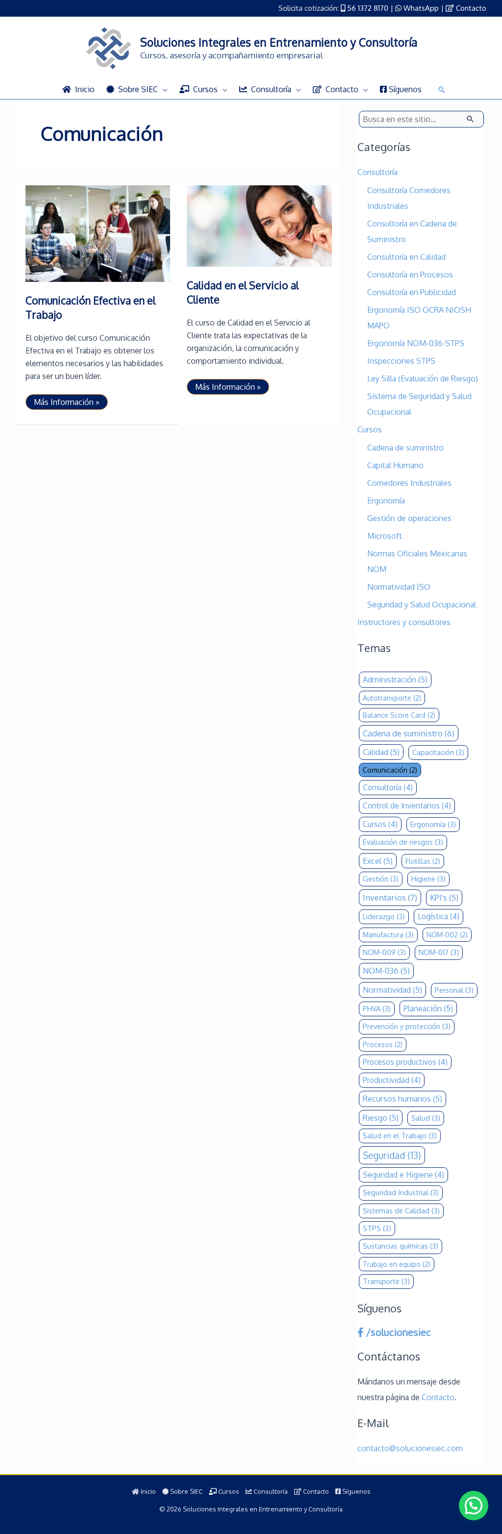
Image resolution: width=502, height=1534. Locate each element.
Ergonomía (386, 500)
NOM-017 (439, 952)
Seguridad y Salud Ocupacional (421, 604)
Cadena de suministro (405, 448)
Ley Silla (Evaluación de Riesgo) (422, 378)
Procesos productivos (405, 1062)
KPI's (444, 897)
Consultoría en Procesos (410, 274)
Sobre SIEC (185, 1491)
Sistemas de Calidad (401, 1210)
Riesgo (381, 1117)
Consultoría (377, 172)
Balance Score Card (399, 715)
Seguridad (392, 1155)
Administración (395, 679)
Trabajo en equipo (396, 1264)
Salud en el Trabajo (400, 1135)
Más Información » (66, 403)
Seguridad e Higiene (403, 1175)
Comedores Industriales (409, 483)
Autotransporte (392, 698)
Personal (454, 990)
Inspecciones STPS (401, 361)
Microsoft (384, 536)
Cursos (369, 429)
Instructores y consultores (404, 622)
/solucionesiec (397, 1332)
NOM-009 (384, 952)
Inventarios (390, 897)
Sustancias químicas (400, 1246)
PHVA (377, 1008)
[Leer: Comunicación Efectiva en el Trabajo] (97, 233)
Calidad (381, 752)
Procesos (382, 1044)
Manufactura (388, 934)
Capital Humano (395, 465)
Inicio (147, 1491)
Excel (378, 860)
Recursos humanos (402, 1098)
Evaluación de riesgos (403, 842)
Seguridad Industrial (401, 1192)
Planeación (428, 1008)
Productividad (392, 1080)
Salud (425, 1118)
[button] (441, 89)
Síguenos (356, 1491)
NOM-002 (447, 934)
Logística (438, 916)
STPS (377, 1228)
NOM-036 (386, 970)
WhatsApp (421, 8)
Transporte (386, 1281)
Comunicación (390, 770)
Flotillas (422, 861)
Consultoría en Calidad (406, 257)
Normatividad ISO (398, 587)
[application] (163, 89)
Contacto (471, 8)
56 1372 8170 (367, 8)
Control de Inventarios (407, 805)
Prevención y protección (407, 1026)
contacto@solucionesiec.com (410, 1448)
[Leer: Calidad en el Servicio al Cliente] (259, 225)
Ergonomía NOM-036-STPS (415, 343)
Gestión (381, 878)
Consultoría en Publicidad (411, 292)
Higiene (428, 878)
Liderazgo (384, 916)
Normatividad (392, 989)
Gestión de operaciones (409, 518)
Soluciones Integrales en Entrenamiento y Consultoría (279, 42)
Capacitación (438, 752)
